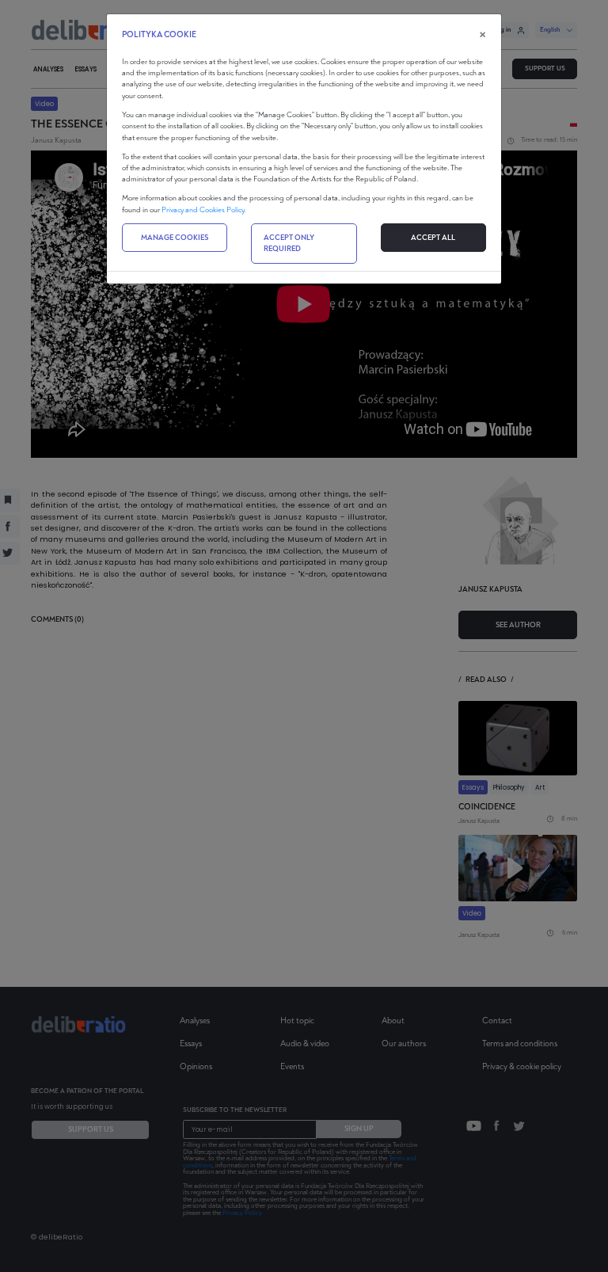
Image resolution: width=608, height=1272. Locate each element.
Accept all (433, 237)
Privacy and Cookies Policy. (203, 210)
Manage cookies (174, 237)
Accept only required (289, 243)
